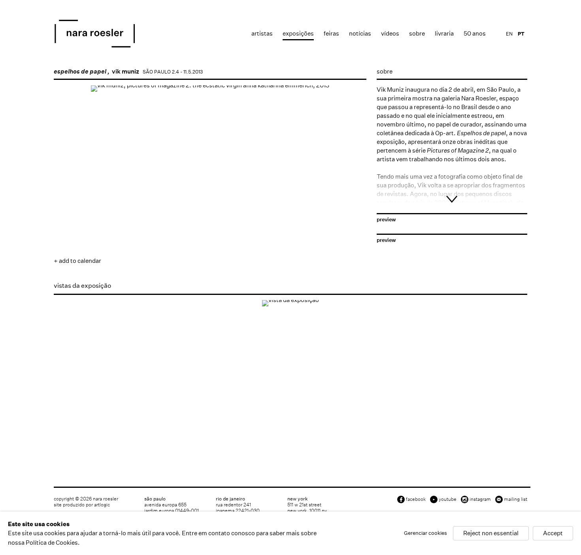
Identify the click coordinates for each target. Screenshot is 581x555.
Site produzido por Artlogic (82, 504)
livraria (444, 33)
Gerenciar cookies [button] (425, 533)
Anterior (68, 204)
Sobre (417, 33)
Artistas (262, 33)
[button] (125, 229)
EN (509, 33)
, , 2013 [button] (72, 229)
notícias (360, 33)
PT (521, 33)
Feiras (331, 33)
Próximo (352, 204)
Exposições (298, 33)
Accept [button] (553, 533)
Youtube (447, 499)
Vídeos (390, 33)
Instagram (480, 499)
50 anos (475, 33)
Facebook (416, 499)
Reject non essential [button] (491, 533)
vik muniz (125, 71)
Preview (386, 219)
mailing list (515, 499)
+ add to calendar (77, 260)
